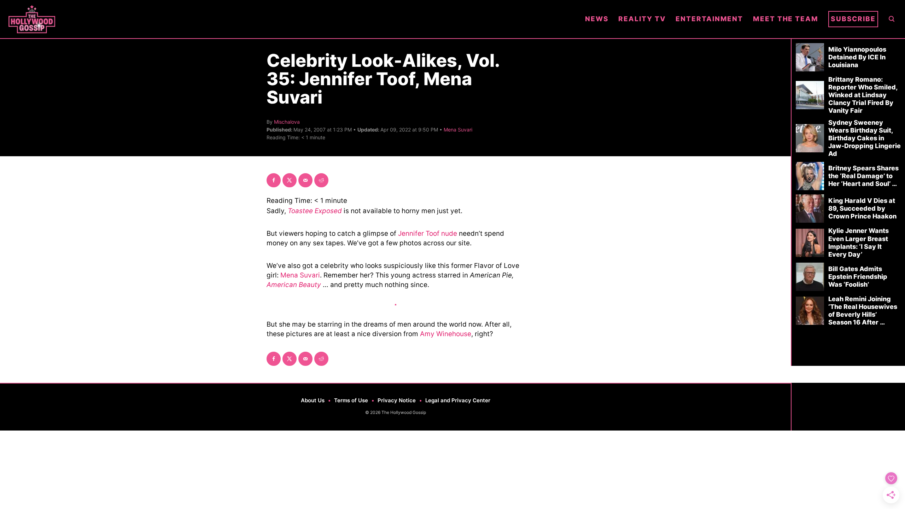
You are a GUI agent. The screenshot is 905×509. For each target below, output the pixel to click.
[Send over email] (305, 180)
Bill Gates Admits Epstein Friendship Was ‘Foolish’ (857, 276)
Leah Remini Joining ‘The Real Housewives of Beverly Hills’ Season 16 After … (862, 310)
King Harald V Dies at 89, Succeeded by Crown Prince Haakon (862, 208)
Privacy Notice (397, 400)
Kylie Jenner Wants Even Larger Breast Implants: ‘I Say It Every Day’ (858, 242)
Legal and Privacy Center (457, 400)
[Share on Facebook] (274, 180)
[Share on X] (289, 180)
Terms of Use (351, 400)
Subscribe (853, 19)
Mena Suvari (458, 130)
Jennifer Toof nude (427, 233)
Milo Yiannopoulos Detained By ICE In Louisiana (857, 57)
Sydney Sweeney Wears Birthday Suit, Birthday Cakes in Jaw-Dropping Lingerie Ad (864, 138)
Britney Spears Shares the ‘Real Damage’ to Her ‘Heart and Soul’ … (863, 175)
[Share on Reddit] (321, 180)
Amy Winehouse (445, 334)
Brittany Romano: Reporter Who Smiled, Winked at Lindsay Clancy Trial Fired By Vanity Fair (863, 95)
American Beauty (294, 285)
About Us (313, 400)
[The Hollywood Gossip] (291, 19)
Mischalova (287, 122)
